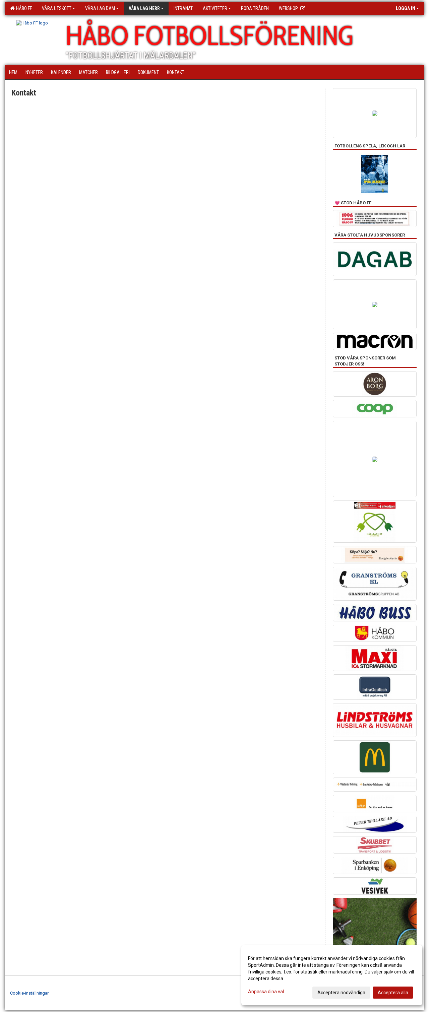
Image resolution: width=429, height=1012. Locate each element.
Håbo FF (23, 8)
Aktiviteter (215, 8)
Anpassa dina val (266, 991)
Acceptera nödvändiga (341, 992)
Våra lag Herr (144, 8)
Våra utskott (56, 8)
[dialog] (331, 975)
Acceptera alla (393, 992)
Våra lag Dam (100, 8)
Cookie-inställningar (29, 993)
